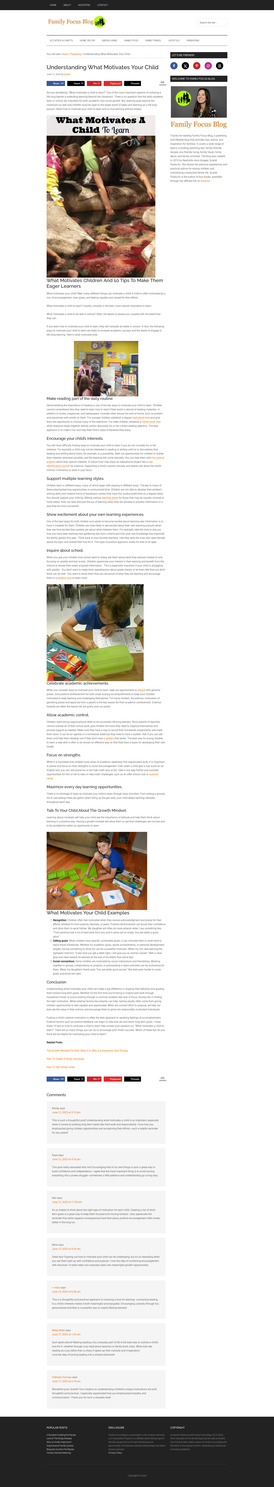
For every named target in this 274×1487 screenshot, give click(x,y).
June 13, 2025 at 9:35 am (66, 1248)
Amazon (205, 180)
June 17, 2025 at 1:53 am (66, 1334)
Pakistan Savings (62, 1377)
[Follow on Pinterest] (196, 65)
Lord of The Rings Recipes (59, 1438)
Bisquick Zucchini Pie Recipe (60, 1449)
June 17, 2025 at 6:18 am (66, 1381)
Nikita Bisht (58, 1330)
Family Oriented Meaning (59, 1453)
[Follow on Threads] (219, 65)
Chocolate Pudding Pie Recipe (61, 1435)
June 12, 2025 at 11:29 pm (67, 1202)
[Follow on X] (185, 65)
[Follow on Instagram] (208, 65)
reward (141, 690)
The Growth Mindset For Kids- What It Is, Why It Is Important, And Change (87, 1050)
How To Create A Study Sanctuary (65, 1058)
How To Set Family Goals (61, 1067)
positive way (65, 577)
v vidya (56, 1287)
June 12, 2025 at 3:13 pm (66, 1112)
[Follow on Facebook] (174, 65)
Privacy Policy (115, 1453)
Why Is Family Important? (59, 1442)
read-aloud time (141, 417)
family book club (151, 421)
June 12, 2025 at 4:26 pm (66, 1159)
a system (109, 738)
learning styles (110, 497)
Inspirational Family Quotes (60, 1445)
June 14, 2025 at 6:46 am (66, 1291)
